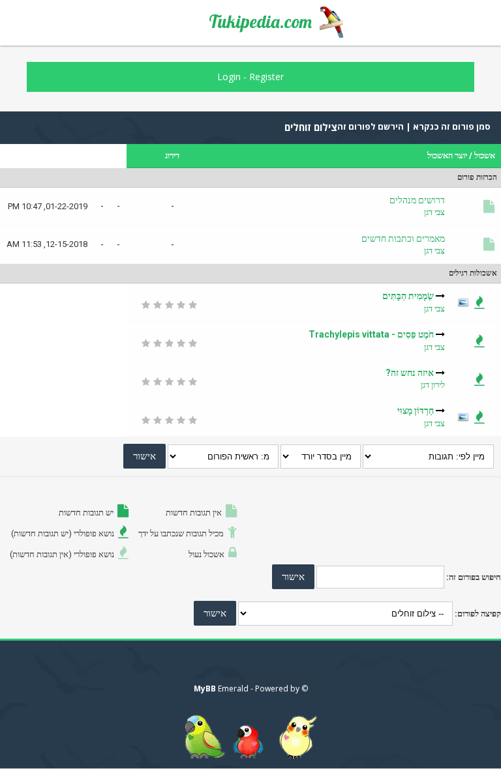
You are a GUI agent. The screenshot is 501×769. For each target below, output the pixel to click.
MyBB (205, 688)
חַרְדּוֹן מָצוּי (415, 410)
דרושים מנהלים (417, 200)
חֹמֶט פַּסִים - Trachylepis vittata (371, 334)
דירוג (172, 155)
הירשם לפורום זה (370, 126)
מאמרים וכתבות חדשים (403, 238)
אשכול (484, 155)
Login (229, 76)
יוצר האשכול (447, 155)
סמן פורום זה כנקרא (451, 126)
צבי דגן (434, 212)
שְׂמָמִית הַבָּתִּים (408, 296)
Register (266, 76)
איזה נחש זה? (410, 373)
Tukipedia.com (260, 21)
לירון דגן (433, 385)
